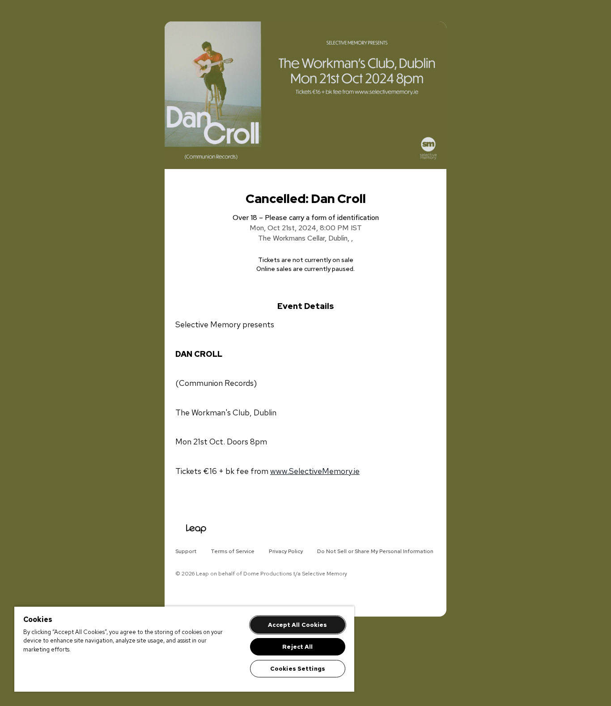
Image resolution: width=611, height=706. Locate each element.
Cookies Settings (297, 668)
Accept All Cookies (297, 625)
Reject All (297, 647)
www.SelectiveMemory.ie (315, 471)
